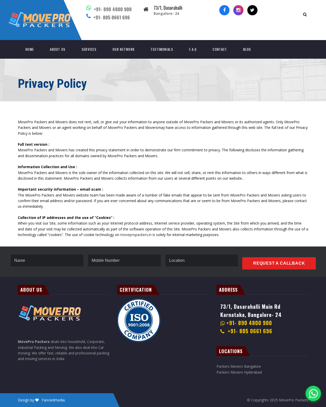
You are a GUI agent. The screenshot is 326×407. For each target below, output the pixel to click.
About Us (57, 49)
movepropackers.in (136, 234)
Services (89, 49)
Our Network (123, 49)
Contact (220, 49)
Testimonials (162, 49)
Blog (247, 49)
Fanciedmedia (53, 400)
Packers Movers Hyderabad (239, 372)
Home (29, 49)
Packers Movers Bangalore (238, 366)
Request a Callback (279, 263)
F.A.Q (193, 49)
